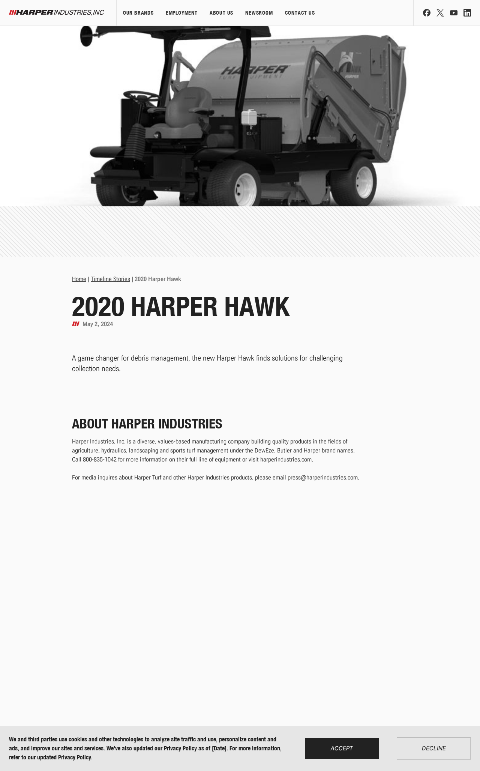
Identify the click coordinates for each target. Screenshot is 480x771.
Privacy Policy (74, 757)
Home (79, 279)
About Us (221, 13)
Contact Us (300, 13)
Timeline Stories (110, 279)
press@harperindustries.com (323, 477)
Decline (434, 748)
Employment (182, 13)
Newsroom (259, 13)
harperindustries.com (286, 459)
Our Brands (138, 13)
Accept (342, 748)
